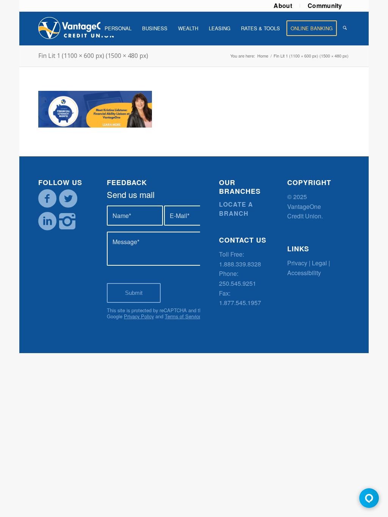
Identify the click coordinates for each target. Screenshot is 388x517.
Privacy (297, 262)
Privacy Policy (139, 316)
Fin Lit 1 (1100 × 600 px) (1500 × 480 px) (93, 55)
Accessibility (304, 272)
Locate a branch (236, 209)
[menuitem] (283, 6)
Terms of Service (183, 316)
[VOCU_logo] (76, 28)
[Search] (345, 28)
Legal (319, 262)
